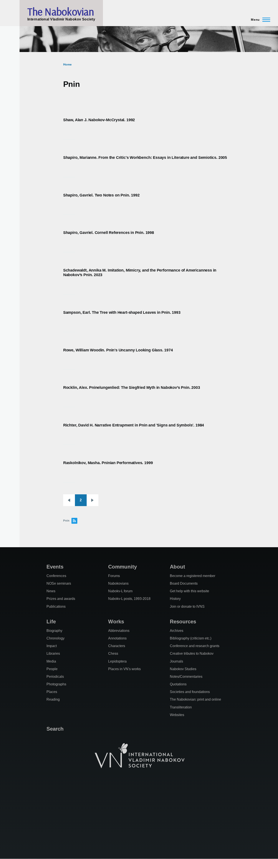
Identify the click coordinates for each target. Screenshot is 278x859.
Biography (54, 631)
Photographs (56, 684)
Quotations (178, 684)
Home (67, 64)
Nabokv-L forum (120, 591)
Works (116, 621)
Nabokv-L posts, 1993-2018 (129, 599)
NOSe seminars (58, 583)
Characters (116, 646)
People (52, 669)
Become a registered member (192, 576)
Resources (183, 621)
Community (122, 567)
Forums (114, 576)
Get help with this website (189, 591)
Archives (176, 631)
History (175, 599)
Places (51, 692)
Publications (56, 606)
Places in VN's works (124, 669)
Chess (113, 653)
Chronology (55, 638)
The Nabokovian (60, 11)
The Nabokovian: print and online (195, 699)
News (50, 591)
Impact (51, 646)
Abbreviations (118, 631)
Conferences (56, 576)
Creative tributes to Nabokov (191, 653)
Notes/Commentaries (186, 676)
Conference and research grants (194, 646)
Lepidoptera (117, 661)
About (177, 567)
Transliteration (181, 707)
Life (51, 621)
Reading (53, 699)
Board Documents (184, 583)
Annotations (117, 638)
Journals (176, 661)
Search (55, 729)
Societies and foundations (190, 692)
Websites (177, 715)
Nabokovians (118, 583)
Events (54, 567)
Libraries (53, 653)
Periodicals (55, 676)
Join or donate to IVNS (187, 606)
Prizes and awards (60, 599)
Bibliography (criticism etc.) (190, 638)
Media (51, 661)
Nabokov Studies (183, 669)
